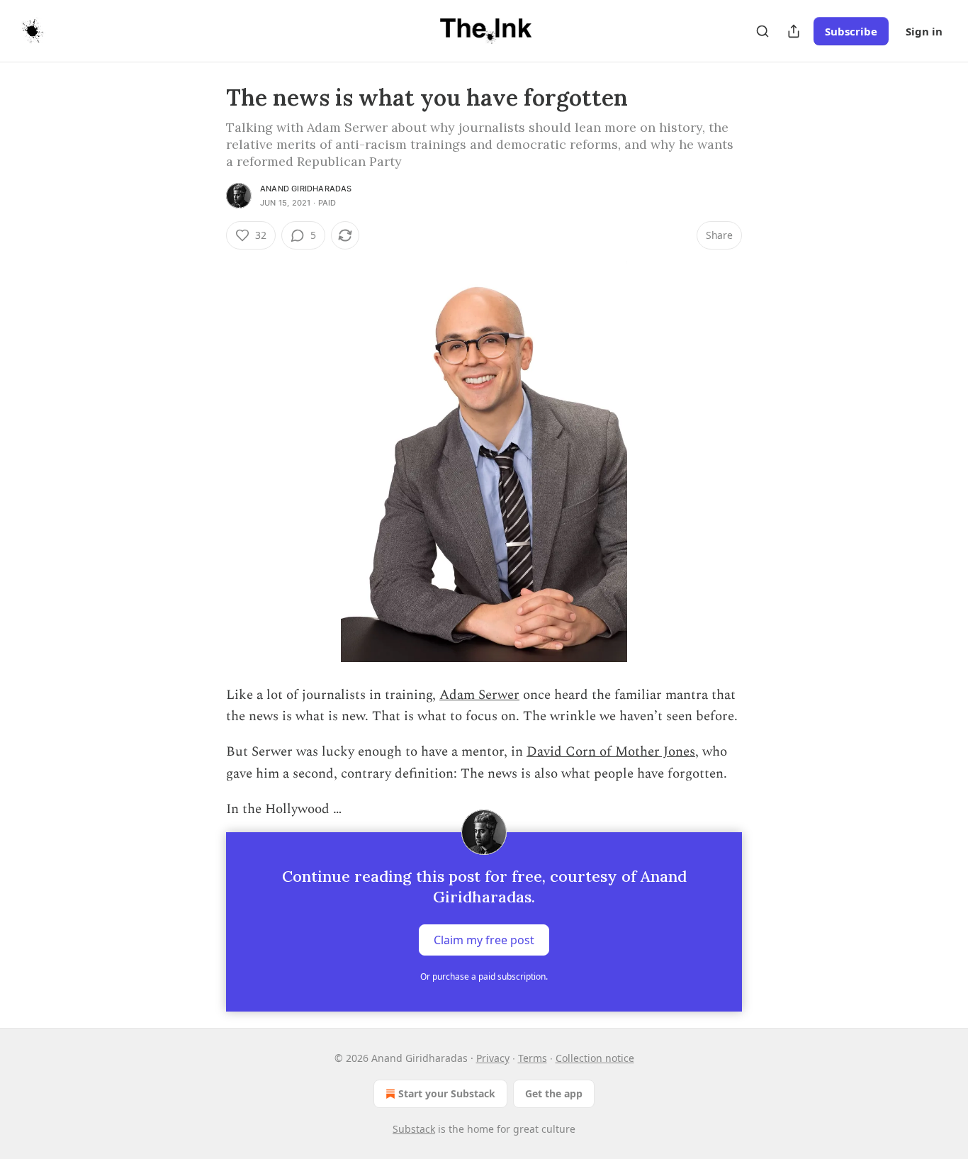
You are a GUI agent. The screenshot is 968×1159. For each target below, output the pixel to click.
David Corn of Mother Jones (611, 751)
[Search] (762, 31)
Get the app (554, 1093)
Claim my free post (484, 939)
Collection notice (595, 1058)
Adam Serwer (479, 695)
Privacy (493, 1058)
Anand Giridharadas (306, 189)
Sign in (924, 31)
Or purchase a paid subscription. (484, 976)
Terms (532, 1058)
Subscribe (851, 31)
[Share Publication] (794, 31)
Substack (414, 1129)
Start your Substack (446, 1093)
